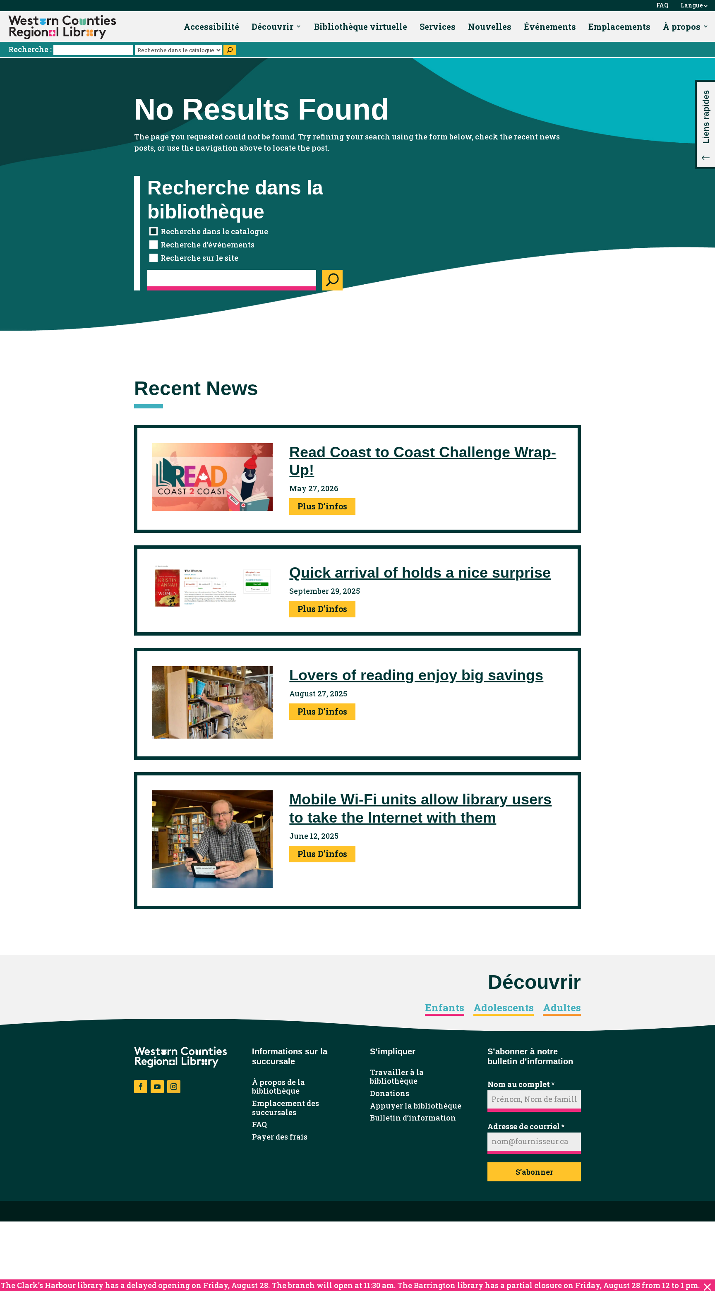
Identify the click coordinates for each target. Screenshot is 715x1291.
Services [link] (438, 26)
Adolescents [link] (503, 1008)
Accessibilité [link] (211, 26)
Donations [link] (389, 1093)
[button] (705, 124)
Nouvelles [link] (489, 26)
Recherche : (31, 49)
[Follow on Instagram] (173, 1086)
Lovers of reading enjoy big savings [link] (416, 675)
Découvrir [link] (272, 26)
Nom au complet (520, 1084)
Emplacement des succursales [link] (285, 1108)
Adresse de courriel (525, 1126)
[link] (62, 27)
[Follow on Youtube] (157, 1086)
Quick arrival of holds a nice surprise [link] (420, 572)
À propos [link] (682, 26)
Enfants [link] (444, 1008)
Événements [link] (550, 26)
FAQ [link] (662, 5)
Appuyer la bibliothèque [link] (415, 1106)
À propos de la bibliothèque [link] (278, 1087)
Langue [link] (692, 5)
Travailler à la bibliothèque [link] (397, 1077)
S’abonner (534, 1172)
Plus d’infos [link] (322, 506)
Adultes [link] (562, 1008)
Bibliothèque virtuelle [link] (360, 26)
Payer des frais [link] (279, 1137)
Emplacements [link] (619, 26)
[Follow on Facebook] (140, 1086)
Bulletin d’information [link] (413, 1118)
